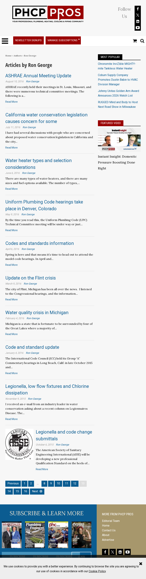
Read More (11, 101)
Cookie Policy (97, 571)
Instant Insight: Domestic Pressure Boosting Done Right (117, 162)
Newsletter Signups (28, 40)
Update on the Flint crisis (30, 278)
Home (8, 55)
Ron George (30, 55)
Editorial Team (111, 521)
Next (35, 491)
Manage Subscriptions (62, 40)
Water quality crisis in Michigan (37, 312)
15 (17, 491)
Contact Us (109, 530)
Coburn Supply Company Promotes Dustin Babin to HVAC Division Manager (118, 79)
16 (25, 491)
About (105, 535)
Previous (13, 483)
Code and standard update (32, 347)
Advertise (108, 540)
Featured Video (111, 123)
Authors (18, 55)
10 (58, 483)
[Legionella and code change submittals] (19, 444)
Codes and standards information (39, 243)
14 (9, 491)
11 (66, 483)
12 (74, 483)
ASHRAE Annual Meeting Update (38, 75)
